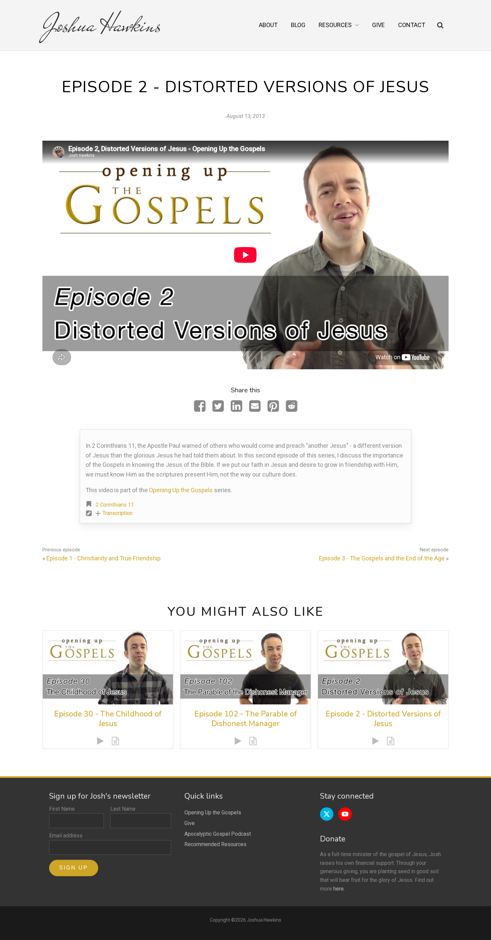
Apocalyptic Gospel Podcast (217, 834)
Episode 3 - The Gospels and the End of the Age (382, 558)
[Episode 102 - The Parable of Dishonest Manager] (245, 667)
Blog (298, 24)
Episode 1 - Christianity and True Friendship (103, 558)
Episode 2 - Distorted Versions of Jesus (383, 719)
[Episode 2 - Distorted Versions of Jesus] (383, 667)
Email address (66, 835)
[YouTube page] (345, 814)
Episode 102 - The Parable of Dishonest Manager (245, 719)
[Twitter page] (326, 814)
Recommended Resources (215, 844)
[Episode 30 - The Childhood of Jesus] (108, 667)
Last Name (123, 809)
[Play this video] (100, 741)
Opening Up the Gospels (181, 490)
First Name (62, 809)
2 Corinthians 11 (115, 505)
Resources (335, 24)
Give (378, 24)
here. (339, 889)
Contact (411, 24)
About (268, 24)
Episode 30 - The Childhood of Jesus (108, 719)
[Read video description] (115, 741)
